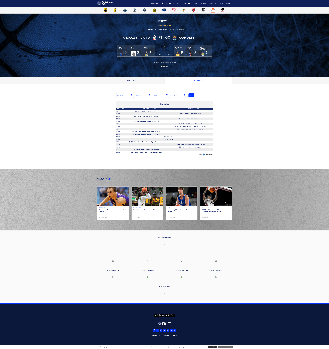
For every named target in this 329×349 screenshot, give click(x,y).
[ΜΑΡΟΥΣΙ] (154, 10)
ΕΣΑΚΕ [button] (220, 3)
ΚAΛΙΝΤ (189, 48)
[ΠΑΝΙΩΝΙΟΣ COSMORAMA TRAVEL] (193, 10)
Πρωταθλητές (156, 335)
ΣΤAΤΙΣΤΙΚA (131, 80)
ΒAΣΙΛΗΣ (147, 48)
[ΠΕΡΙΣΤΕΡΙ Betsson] (213, 10)
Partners (228, 3)
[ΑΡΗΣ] (115, 10)
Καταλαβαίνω (213, 347)
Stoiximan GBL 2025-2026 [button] (207, 3)
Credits (177, 342)
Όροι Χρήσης (153, 342)
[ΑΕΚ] (105, 10)
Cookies (171, 342)
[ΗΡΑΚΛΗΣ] (125, 10)
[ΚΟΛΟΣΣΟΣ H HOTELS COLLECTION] (144, 10)
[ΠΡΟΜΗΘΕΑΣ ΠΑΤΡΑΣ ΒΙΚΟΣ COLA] (223, 10)
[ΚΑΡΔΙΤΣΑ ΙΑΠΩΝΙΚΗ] (135, 10)
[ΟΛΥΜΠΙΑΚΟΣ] (174, 10)
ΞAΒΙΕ (178, 48)
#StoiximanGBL (155, 3)
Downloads (166, 335)
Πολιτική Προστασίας (162, 342)
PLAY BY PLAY (198, 80)
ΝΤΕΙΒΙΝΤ (203, 48)
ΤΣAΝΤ (133, 48)
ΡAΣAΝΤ (121, 48)
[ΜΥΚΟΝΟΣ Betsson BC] (164, 10)
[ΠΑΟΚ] (203, 10)
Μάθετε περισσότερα (225, 347)
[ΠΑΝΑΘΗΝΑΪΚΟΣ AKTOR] (183, 10)
